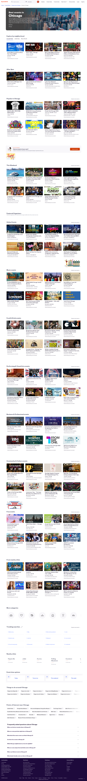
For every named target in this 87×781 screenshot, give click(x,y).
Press (33, 777)
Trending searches (13, 627)
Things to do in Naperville (12, 691)
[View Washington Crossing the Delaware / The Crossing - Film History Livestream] (71, 246)
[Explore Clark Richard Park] (16, 714)
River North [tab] (24, 38)
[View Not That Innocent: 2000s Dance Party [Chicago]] (34, 295)
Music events (11, 270)
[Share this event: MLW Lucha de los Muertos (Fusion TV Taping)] (79, 588)
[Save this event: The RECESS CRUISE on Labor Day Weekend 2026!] (57, 231)
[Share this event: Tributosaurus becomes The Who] (41, 376)
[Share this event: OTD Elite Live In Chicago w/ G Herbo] (41, 193)
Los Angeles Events (48, 773)
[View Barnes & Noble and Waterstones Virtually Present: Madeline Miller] (15, 246)
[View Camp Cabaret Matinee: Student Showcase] (34, 392)
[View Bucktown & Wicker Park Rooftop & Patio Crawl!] (34, 325)
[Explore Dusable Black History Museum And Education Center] (30, 711)
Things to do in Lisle (79, 691)
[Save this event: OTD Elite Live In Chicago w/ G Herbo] (38, 193)
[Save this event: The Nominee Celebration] (38, 442)
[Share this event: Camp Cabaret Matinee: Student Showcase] (41, 394)
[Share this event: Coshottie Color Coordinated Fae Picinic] (22, 193)
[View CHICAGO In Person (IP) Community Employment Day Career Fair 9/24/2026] (34, 537)
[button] (64, 1)
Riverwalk (31, 714)
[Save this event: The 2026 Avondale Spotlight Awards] (38, 470)
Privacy (56, 777)
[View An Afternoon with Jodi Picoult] (15, 585)
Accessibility (60, 777)
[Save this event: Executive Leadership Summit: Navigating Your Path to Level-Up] (57, 424)
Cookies (65, 777)
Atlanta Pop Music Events (49, 768)
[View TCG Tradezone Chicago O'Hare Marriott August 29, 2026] (71, 172)
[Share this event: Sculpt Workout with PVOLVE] (60, 521)
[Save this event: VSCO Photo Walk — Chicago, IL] (38, 521)
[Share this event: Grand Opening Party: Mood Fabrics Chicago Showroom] (79, 521)
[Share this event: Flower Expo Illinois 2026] (22, 442)
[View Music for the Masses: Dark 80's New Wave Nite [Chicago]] (71, 76)
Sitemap (2, 775)
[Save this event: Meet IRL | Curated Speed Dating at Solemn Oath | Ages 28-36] (76, 470)
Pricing (2, 763)
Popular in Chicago (13, 98)
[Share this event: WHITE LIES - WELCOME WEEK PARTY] (22, 108)
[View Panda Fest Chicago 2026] (53, 105)
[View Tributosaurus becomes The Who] (34, 373)
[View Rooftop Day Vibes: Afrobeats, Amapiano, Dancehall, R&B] (34, 172)
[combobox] (32, 1)
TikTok (68, 770)
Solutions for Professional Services (29, 768)
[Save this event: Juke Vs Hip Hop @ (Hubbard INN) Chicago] (38, 79)
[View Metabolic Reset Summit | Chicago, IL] (53, 585)
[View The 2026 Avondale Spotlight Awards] (34, 467)
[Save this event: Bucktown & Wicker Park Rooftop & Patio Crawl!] (38, 327)
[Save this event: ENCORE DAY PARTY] (38, 127)
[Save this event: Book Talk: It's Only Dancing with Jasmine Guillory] (76, 394)
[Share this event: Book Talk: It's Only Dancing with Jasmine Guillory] (79, 394)
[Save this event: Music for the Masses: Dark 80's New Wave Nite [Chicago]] (76, 79)
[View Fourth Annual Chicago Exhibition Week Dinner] (71, 325)
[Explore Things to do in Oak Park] (18, 694)
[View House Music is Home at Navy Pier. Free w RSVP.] (15, 47)
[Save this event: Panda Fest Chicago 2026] (57, 108)
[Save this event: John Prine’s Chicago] (76, 298)
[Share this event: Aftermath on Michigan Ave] (22, 79)
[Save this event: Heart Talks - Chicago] (38, 49)
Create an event (75, 149)
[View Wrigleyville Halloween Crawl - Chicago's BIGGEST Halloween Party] (71, 124)
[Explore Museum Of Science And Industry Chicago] (36, 718)
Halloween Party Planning (27, 770)
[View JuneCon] (34, 566)
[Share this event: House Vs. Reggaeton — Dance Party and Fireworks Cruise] (60, 175)
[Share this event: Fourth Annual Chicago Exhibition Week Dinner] (79, 327)
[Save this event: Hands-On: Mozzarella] (19, 327)
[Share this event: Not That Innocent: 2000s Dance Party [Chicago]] (41, 298)
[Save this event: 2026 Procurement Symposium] (76, 540)
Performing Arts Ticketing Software (29, 763)
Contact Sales (69, 763)
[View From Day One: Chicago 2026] (53, 440)
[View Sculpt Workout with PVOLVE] (53, 518)
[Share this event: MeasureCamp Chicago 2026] (22, 540)
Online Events (11, 222)
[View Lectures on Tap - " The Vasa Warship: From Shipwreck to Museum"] (34, 486)
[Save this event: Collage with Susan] (57, 394)
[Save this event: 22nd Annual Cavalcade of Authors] (76, 376)
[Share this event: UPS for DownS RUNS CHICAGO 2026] (60, 540)
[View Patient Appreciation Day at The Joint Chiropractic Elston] (53, 124)
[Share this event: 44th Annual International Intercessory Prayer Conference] (22, 569)
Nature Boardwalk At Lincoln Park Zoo (39, 711)
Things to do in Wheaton (52, 694)
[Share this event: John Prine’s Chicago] (79, 298)
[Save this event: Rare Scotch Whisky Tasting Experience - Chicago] (57, 327)
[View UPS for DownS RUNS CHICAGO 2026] (53, 537)
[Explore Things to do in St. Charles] (45, 694)
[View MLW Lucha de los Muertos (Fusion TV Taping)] (71, 585)
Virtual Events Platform (27, 772)
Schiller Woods (10, 708)
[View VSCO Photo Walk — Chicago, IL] (34, 518)
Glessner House (79, 711)
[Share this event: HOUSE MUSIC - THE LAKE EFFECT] (60, 298)
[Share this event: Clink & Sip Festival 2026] (22, 346)
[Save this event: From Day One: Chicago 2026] (57, 442)
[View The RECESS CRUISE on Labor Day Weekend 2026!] (53, 229)
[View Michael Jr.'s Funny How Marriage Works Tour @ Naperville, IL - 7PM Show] (71, 566)
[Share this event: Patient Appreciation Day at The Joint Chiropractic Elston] (60, 127)
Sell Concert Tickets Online (27, 765)
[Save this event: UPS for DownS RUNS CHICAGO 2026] (57, 540)
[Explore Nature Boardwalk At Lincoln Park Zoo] (48, 711)
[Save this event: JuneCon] (38, 569)
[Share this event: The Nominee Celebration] (41, 442)
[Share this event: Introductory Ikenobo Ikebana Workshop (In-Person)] (22, 394)
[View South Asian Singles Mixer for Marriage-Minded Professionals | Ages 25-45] (15, 467)
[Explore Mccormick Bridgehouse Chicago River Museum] (51, 708)
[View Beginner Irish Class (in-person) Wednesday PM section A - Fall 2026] (53, 486)
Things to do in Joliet (25, 691)
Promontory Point (22, 714)
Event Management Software (28, 769)
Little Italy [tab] (17, 38)
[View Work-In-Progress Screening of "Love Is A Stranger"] (15, 373)
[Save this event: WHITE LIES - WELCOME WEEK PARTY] (19, 108)
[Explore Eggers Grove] (56, 714)
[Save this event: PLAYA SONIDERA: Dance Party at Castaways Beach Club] (19, 279)
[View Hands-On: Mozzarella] (15, 325)
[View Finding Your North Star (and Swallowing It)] (15, 229)
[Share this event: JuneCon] (41, 569)
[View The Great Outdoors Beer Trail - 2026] (53, 566)
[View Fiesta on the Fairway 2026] (15, 486)
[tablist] (17, 39)
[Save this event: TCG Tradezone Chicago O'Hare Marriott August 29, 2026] (76, 175)
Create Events (3, 762)
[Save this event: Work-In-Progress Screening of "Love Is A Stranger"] (19, 376)
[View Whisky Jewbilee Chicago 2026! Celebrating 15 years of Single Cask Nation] (53, 343)
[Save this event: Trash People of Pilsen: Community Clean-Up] (76, 193)
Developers (45, 777)
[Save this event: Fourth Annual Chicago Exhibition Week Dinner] (76, 327)
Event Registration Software (6, 770)
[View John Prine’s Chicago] (71, 295)
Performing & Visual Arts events (18, 366)
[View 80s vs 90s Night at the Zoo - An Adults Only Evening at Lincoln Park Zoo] (53, 47)
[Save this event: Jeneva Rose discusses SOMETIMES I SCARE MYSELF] (38, 588)
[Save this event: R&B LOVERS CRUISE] (19, 298)
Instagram (68, 769)
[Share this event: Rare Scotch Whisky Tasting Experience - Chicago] (60, 327)
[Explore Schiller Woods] (14, 708)
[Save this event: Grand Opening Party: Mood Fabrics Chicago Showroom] (76, 521)
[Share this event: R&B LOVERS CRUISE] (22, 298)
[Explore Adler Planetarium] (16, 718)
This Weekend (12, 165)
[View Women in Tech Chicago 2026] (34, 421)
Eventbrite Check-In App (5, 768)
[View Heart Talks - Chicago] (34, 47)
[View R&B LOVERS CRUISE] (15, 295)
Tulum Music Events (48, 765)
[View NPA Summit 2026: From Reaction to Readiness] (71, 440)
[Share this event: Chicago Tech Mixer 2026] (22, 424)
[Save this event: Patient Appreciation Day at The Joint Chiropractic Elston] (57, 127)
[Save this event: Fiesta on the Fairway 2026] (19, 489)
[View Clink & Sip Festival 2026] (15, 343)
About (20, 777)
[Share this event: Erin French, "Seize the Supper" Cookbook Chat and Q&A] (79, 346)
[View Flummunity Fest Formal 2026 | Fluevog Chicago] (71, 486)
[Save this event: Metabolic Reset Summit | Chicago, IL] (57, 588)
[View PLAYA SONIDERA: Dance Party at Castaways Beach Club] (15, 276)
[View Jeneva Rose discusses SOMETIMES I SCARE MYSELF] (34, 585)
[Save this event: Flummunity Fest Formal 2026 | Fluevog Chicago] (76, 489)
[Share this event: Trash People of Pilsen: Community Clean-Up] (79, 193)
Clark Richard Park (11, 714)
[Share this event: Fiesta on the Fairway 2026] (22, 489)
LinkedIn (68, 768)
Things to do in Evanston (66, 691)
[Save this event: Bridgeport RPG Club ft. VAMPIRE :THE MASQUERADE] (57, 376)
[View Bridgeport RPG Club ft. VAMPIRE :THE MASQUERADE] (53, 373)
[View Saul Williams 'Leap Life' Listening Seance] (71, 276)
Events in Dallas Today (48, 772)
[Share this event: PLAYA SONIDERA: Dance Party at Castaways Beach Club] (22, 279)
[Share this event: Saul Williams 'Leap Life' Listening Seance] (79, 279)
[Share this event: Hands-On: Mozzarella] (22, 327)
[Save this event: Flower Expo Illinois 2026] (19, 442)
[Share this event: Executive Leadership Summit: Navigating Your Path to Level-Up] (60, 424)
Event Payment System (27, 766)
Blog (23, 777)
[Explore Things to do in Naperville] (18, 691)
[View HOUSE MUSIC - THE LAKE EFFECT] (53, 295)
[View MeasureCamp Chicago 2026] (15, 537)
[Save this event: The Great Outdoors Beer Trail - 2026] (57, 569)
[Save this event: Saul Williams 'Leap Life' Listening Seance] (76, 279)
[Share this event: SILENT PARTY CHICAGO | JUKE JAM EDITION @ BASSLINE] (79, 108)
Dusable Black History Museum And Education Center (17, 711)
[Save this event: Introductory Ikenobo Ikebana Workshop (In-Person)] (19, 394)
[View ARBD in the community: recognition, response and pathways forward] (53, 246)
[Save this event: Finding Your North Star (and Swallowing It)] (19, 231)
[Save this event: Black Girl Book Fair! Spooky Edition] (38, 249)
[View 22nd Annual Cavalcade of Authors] (71, 373)
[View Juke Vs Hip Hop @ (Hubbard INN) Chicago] (34, 76)
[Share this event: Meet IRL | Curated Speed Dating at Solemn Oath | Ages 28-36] (79, 470)
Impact (36, 777)
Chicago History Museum (22, 708)
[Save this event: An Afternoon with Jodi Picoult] (19, 588)
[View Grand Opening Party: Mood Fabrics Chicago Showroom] (71, 518)
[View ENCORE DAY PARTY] (34, 124)
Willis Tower (53, 711)
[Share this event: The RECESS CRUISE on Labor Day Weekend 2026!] (60, 231)
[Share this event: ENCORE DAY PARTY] (41, 127)
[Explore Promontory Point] (27, 714)
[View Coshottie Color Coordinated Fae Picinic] (15, 191)
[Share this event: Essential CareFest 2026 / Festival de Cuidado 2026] (22, 127)
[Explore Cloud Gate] (64, 714)
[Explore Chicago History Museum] (28, 708)
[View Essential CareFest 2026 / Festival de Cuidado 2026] (15, 124)
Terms (52, 777)
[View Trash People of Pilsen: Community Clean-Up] (71, 191)
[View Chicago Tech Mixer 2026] (15, 421)
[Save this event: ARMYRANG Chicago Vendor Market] (38, 279)
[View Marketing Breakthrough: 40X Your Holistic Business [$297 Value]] (71, 229)
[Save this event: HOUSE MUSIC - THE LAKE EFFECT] (57, 298)
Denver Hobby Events (48, 766)
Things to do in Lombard (65, 694)
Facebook (68, 766)
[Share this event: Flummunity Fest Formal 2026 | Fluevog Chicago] (79, 489)
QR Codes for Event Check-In (28, 773)
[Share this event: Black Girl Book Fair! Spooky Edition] (41, 249)
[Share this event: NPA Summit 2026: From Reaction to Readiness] (79, 442)
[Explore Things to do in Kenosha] (31, 694)
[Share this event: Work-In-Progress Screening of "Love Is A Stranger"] (22, 376)
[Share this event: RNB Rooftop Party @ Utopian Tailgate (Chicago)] (60, 279)
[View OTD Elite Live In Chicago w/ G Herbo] (34, 191)
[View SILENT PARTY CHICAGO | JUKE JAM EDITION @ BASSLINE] (71, 105)
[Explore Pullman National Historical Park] (74, 711)
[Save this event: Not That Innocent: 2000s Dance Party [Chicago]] (38, 298)
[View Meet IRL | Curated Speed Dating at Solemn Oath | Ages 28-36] (71, 467)
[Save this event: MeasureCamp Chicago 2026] (19, 540)
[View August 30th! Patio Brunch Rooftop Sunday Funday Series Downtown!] (53, 191)
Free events (11, 512)
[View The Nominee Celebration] (34, 440)
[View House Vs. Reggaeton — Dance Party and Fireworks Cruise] (53, 172)
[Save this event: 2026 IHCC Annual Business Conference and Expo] (38, 108)
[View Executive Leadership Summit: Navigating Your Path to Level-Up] (53, 421)
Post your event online (27, 775)
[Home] (4, 2)
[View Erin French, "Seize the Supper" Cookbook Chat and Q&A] (71, 343)
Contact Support (69, 762)
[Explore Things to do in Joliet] (30, 691)
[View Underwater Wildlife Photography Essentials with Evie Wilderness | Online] (34, 229)
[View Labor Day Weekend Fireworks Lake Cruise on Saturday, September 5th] (53, 76)
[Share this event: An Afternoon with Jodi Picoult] (22, 588)
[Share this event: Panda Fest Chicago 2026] (60, 108)
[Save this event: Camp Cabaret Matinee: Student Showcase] (38, 394)
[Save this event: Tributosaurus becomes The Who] (38, 376)
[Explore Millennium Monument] (47, 714)
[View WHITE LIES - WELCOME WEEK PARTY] (15, 105)
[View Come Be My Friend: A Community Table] (15, 518)
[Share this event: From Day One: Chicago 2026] (60, 442)
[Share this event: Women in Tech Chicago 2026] (41, 424)
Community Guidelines (5, 772)
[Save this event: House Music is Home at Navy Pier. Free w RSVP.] (19, 49)
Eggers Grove (52, 714)
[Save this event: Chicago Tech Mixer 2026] (19, 424)
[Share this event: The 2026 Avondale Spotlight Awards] (41, 470)
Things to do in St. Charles (39, 694)
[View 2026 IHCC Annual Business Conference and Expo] (34, 105)
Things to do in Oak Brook (79, 694)
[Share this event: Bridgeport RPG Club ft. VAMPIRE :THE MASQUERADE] (60, 376)
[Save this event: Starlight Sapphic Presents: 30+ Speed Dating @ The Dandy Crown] (57, 470)
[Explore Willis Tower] (57, 711)
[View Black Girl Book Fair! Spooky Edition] (34, 246)
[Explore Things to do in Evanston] (72, 691)
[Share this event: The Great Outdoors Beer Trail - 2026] (60, 569)
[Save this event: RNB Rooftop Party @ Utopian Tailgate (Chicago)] (57, 279)
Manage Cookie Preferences (43, 779)
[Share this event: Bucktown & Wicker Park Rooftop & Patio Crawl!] (41, 327)
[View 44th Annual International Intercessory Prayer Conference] (15, 566)
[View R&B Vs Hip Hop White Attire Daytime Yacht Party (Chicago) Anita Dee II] (15, 172)
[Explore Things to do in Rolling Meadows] (59, 691)
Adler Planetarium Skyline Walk (71, 708)
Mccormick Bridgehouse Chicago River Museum (40, 708)
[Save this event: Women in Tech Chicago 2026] (38, 424)
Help (26, 777)
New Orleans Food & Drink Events (50, 762)
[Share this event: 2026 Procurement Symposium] (79, 540)
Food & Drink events (14, 318)
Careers (29, 777)
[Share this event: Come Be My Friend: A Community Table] (22, 521)
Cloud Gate (61, 714)
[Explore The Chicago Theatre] (63, 708)
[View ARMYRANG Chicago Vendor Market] (34, 276)
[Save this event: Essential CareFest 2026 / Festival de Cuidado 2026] (19, 127)
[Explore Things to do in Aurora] (43, 691)
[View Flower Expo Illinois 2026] (15, 440)
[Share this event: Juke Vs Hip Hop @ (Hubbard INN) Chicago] (41, 79)
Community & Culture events (17, 461)
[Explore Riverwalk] (34, 714)
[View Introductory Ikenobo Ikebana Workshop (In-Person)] (15, 392)
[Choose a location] (26, 1)
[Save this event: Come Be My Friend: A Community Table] (19, 521)
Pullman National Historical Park (66, 711)
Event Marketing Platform (5, 765)
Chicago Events (47, 770)
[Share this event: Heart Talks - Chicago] (41, 49)
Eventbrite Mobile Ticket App (6, 766)
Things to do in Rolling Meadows (51, 691)
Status (49, 777)
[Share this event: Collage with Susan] (60, 394)
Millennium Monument (41, 714)
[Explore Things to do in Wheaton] (58, 694)
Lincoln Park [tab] (10, 38)
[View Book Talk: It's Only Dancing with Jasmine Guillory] (71, 392)
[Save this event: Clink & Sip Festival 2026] (19, 346)
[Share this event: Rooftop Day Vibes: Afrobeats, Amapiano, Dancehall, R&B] (41, 175)
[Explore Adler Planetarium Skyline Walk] (79, 708)
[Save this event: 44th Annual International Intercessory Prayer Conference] (19, 569)
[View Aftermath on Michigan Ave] (15, 76)
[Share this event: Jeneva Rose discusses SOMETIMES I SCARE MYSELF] (41, 588)
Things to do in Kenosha (25, 694)
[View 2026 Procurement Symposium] (71, 537)
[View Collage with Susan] (53, 392)
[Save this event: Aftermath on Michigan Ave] (19, 79)
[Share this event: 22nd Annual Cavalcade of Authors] (79, 376)
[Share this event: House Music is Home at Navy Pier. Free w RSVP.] (22, 49)
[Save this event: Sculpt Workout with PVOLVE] (57, 521)
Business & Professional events (18, 414)
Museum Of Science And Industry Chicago (26, 717)
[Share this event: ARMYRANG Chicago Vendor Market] (41, 279)
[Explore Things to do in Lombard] (71, 694)
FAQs (2, 773)
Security (40, 777)
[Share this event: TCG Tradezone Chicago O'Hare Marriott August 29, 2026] (79, 175)
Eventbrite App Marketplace (6, 769)
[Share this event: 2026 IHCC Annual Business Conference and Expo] (41, 108)
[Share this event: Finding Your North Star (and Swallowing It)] (22, 231)
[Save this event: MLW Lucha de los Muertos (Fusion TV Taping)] (76, 588)
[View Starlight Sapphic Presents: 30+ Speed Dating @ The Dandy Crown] (53, 467)
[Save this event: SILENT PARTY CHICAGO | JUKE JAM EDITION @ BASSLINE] (76, 108)
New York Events (47, 769)
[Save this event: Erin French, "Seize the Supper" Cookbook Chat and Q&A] (76, 346)
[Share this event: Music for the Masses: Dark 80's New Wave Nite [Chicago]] (79, 79)
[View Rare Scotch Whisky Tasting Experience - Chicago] (53, 325)
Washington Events (48, 775)
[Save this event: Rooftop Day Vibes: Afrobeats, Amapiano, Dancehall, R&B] (38, 175)
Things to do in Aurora (37, 691)
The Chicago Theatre (57, 708)
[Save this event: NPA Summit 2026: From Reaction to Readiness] (76, 442)
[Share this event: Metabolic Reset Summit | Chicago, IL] (60, 588)
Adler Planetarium (10, 717)
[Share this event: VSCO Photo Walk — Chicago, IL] (41, 521)
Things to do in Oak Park (12, 694)
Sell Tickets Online (26, 762)
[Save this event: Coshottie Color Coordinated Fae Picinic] (19, 193)
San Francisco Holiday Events (50, 763)
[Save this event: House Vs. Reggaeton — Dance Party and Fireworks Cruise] (57, 175)
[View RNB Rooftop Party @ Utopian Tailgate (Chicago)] (53, 276)
